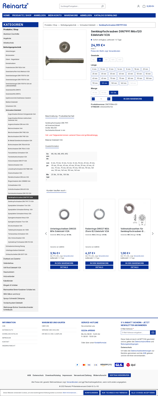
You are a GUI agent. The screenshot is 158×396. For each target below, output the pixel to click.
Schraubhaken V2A (14, 185)
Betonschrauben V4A (15, 128)
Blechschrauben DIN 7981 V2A (18, 136)
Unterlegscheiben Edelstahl (15, 250)
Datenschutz (7, 330)
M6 (100, 60)
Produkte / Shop (10, 29)
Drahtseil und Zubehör (11, 259)
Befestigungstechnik (12, 47)
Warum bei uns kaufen (53, 322)
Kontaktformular (100, 343)
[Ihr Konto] (138, 6)
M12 (120, 60)
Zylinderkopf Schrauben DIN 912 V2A (20, 242)
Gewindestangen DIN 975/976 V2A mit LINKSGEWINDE (18, 85)
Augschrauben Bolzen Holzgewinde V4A (22, 114)
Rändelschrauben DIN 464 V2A (18, 177)
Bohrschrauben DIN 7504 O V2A (19, 149)
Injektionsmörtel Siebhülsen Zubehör (18, 98)
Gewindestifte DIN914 (13, 94)
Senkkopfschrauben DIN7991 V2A (20, 197)
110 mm (95, 83)
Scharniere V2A (11, 106)
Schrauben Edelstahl (13, 110)
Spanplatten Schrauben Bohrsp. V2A (20, 209)
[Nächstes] (153, 233)
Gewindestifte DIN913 (13, 90)
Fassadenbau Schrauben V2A (18, 153)
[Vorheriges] (46, 233)
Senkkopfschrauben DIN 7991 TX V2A (21, 201)
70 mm (112, 78)
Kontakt (5, 342)
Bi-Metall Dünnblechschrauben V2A (20, 140)
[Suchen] (102, 6)
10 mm (102, 69)
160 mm (133, 83)
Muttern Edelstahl (12, 102)
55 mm (148, 74)
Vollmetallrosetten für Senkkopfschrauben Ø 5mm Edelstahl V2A (132, 230)
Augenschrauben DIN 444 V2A (18, 124)
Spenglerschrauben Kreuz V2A (18, 218)
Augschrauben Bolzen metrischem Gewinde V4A (19, 119)
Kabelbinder (8, 281)
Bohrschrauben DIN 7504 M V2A (19, 144)
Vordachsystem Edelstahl (13, 303)
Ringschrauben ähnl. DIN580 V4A (19, 181)
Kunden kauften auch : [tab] (56, 190)
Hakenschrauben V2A (15, 165)
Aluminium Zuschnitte (11, 34)
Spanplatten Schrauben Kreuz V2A (19, 213)
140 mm (123, 83)
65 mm (103, 78)
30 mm (103, 74)
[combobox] (80, 6)
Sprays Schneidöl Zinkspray (14, 298)
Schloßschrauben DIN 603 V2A (18, 189)
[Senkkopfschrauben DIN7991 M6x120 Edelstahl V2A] (64, 54)
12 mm (111, 69)
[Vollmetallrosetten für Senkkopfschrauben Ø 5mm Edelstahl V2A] (135, 214)
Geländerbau (8, 263)
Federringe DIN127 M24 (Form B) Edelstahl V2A (97, 229)
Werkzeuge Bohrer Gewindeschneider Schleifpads (18, 308)
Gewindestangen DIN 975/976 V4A (17, 79)
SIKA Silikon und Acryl (11, 294)
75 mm (121, 78)
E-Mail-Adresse (127, 329)
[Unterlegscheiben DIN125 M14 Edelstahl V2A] (64, 214)
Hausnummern (8, 272)
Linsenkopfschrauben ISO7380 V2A (20, 169)
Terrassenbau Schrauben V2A (18, 234)
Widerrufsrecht (8, 346)
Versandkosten (68, 256)
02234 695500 (88, 330)
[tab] (51, 116)
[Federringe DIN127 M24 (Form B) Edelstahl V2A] (99, 214)
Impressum (6, 338)
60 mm (94, 78)
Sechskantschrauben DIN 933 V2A (19, 193)
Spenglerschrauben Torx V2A (18, 222)
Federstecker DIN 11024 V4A (15, 67)
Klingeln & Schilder (10, 285)
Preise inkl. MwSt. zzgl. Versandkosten (105, 51)
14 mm (119, 69)
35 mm (112, 74)
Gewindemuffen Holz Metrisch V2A (18, 71)
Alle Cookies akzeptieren (143, 393)
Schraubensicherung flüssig (15, 246)
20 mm (145, 69)
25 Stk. (95, 93)
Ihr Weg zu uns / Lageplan (52, 334)
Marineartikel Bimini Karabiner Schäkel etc (19, 290)
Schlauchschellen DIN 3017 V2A (16, 254)
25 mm (94, 74)
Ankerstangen (10, 51)
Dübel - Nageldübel (12, 59)
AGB (3, 326)
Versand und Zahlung (50, 330)
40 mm (121, 74)
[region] (65, 55)
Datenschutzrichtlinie (142, 342)
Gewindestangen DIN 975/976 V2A (17, 75)
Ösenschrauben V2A (15, 173)
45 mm (130, 74)
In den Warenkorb (133, 99)
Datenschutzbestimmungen (141, 351)
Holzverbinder (8, 276)
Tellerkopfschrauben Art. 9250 (18, 230)
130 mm (114, 83)
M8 (107, 60)
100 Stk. (114, 93)
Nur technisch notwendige (114, 393)
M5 (94, 60)
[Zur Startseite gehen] (15, 5)
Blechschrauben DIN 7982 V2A (18, 132)
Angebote (7, 38)
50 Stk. (104, 93)
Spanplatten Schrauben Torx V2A (19, 205)
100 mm (149, 78)
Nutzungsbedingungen (129, 344)
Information (9, 322)
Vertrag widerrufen (119, 375)
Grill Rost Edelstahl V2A (12, 268)
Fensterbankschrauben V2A (17, 157)
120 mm (104, 83)
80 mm (130, 78)
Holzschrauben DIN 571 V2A (17, 161)
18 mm (136, 69)
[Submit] (153, 332)
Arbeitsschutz (8, 43)
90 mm (139, 78)
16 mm (128, 69)
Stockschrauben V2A (15, 226)
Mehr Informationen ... (70, 393)
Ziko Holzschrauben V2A (16, 238)
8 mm (94, 69)
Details (64, 267)
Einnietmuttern (10, 63)
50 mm (139, 74)
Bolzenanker (10, 55)
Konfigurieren (91, 393)
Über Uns (45, 326)
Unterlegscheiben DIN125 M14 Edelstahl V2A (63, 229)
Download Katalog (10, 334)
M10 (114, 60)
